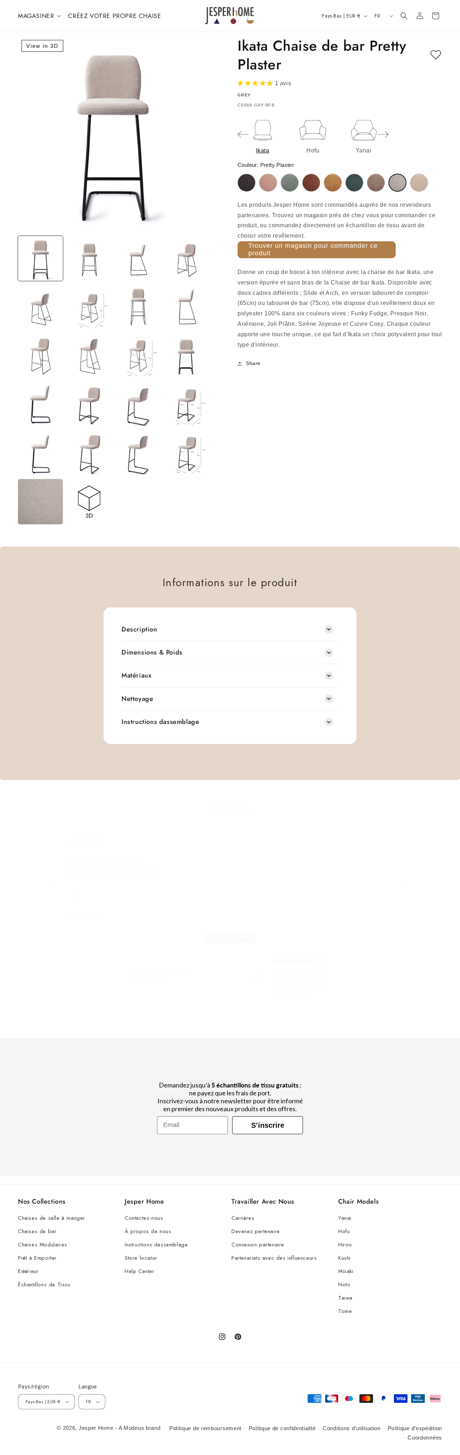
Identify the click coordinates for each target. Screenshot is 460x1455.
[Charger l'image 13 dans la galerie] (40, 404)
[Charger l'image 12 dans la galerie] (186, 355)
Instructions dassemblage (156, 1245)
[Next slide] (383, 134)
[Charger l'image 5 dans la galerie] (40, 306)
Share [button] (253, 363)
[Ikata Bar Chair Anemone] (268, 183)
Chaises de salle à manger (51, 1218)
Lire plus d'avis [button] (230, 936)
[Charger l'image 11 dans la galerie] (137, 355)
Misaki (346, 1271)
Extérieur (28, 1271)
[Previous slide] (243, 134)
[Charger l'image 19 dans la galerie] (137, 452)
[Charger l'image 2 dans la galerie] (88, 258)
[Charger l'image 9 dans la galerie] (40, 355)
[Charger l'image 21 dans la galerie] (40, 501)
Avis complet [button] (82, 914)
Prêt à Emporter (37, 1258)
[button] (39, 16)
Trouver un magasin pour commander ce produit (313, 249)
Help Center (140, 1271)
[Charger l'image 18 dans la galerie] (88, 452)
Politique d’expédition (415, 1428)
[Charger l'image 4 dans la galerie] (186, 258)
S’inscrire (267, 1125)
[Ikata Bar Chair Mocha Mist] (376, 183)
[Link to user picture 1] (75, 898)
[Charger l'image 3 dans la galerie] (137, 258)
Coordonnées (425, 1438)
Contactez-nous (144, 1218)
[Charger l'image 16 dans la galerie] (186, 404)
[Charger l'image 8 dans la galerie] (186, 306)
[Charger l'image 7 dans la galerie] (137, 306)
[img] (83, 830)
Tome (345, 1311)
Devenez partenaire (255, 1231)
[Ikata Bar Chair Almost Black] (247, 183)
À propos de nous (148, 1231)
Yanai (344, 1218)
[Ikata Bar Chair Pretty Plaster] (397, 183)
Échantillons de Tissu (44, 1284)
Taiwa (345, 1298)
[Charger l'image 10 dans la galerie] (88, 355)
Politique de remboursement (205, 1428)
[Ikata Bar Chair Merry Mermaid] (354, 183)
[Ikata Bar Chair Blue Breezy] (290, 183)
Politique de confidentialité (282, 1428)
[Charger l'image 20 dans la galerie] (186, 452)
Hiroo (345, 1245)
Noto (344, 1284)
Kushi (344, 1258)
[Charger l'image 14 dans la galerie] (88, 404)
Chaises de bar (37, 1231)
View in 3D (42, 46)
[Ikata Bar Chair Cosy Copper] (311, 183)
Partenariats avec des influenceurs (274, 1258)
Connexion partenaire (257, 1245)
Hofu (344, 1231)
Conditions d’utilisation (352, 1428)
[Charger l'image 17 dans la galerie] (40, 452)
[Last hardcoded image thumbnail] (88, 501)
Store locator (141, 1258)
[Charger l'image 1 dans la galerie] (40, 258)
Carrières (242, 1218)
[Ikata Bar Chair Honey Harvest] (333, 183)
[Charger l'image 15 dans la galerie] (137, 404)
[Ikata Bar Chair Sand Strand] (419, 183)
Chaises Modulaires (42, 1245)
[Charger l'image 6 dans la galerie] (88, 306)
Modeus (134, 1428)
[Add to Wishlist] (435, 55)
